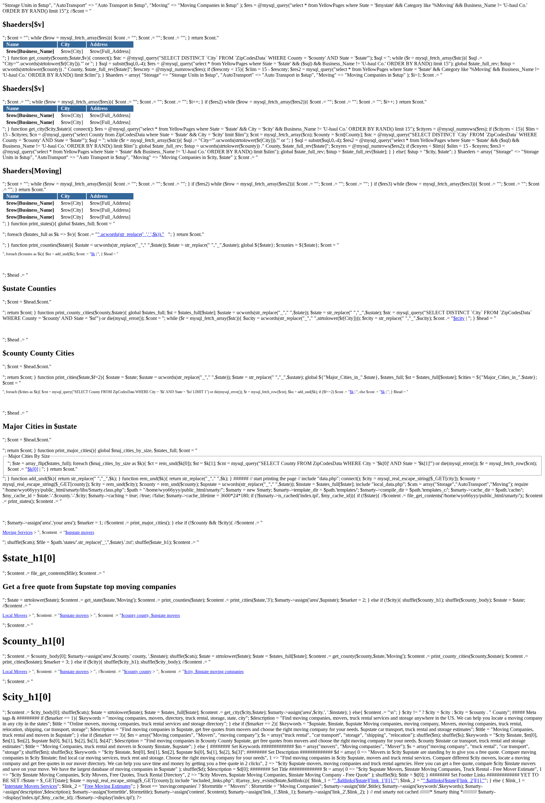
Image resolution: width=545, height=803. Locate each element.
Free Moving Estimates (108, 786)
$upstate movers (79, 532)
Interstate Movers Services (31, 786)
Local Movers (15, 615)
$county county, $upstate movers (150, 615)
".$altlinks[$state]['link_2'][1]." (453, 780)
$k (93, 254)
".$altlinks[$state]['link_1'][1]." (365, 780)
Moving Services (17, 532)
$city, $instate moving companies (213, 671)
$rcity (459, 318)
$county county (137, 671)
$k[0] (32, 469)
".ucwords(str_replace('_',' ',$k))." (130, 234)
